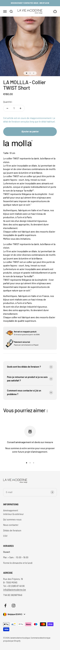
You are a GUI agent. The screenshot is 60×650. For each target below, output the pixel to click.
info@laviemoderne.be (14, 589)
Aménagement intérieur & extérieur (13, 512)
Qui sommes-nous (12, 519)
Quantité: (7, 102)
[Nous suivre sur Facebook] (5, 605)
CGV (5, 536)
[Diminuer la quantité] (7, 108)
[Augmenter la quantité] (20, 108)
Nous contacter (10, 525)
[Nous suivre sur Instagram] (13, 605)
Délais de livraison (12, 530)
